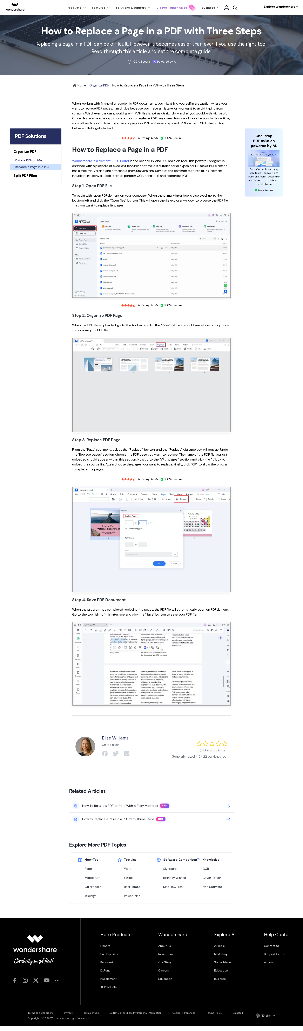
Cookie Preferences (183, 1013)
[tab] (35, 152)
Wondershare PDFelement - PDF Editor (100, 161)
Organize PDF (99, 85)
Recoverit (106, 962)
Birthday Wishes (174, 878)
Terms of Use (91, 1013)
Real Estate (132, 887)
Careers (163, 970)
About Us (164, 946)
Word (128, 869)
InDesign (90, 896)
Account (270, 962)
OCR (206, 869)
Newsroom (165, 954)
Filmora (105, 946)
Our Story (165, 962)
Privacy (68, 1013)
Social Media (222, 962)
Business (220, 979)
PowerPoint (132, 896)
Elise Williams (115, 738)
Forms (89, 869)
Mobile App (92, 878)
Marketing (220, 954)
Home (81, 85)
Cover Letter (212, 878)
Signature (170, 869)
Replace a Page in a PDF (32, 167)
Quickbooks (93, 887)
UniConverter (109, 954)
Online (128, 878)
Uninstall (238, 1013)
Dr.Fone (105, 970)
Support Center (274, 954)
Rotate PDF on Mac (29, 160)
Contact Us (272, 946)
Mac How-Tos (173, 887)
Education (165, 979)
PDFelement (108, 979)
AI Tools (219, 946)
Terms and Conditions (41, 1013)
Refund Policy (214, 1013)
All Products (108, 987)
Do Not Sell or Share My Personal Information (135, 1013)
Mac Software (212, 887)
